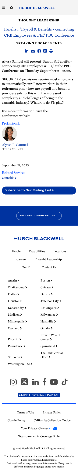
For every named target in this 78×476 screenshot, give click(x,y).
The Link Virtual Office (52, 355)
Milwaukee (48, 314)
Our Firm (28, 267)
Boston (46, 280)
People (16, 251)
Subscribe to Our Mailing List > (29, 190)
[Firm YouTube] (55, 383)
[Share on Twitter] (45, 51)
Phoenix (14, 339)
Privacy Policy (52, 412)
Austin (13, 280)
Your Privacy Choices (35, 428)
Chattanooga (16, 287)
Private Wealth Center (51, 337)
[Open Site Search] (11, 7)
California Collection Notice (52, 420)
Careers (21, 259)
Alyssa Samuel (12, 61)
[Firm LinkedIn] (37, 383)
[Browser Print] (51, 51)
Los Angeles (49, 308)
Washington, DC (19, 364)
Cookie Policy (16, 420)
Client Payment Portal (39, 395)
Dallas (12, 294)
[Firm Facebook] (46, 383)
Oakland (14, 328)
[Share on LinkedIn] (26, 51)
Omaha (46, 328)
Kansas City (16, 308)
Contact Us (49, 267)
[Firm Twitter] (26, 383)
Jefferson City (50, 301)
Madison (14, 314)
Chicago (46, 287)
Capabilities (37, 251)
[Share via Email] (33, 51)
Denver (46, 294)
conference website (16, 115)
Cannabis (8, 177)
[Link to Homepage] (36, 8)
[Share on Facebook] (39, 51)
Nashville (47, 321)
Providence (15, 346)
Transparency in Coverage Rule (39, 436)
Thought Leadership (39, 20)
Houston (14, 301)
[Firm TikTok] (64, 383)
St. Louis (14, 357)
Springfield (48, 346)
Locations (59, 251)
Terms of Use (25, 412)
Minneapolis (16, 321)
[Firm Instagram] (15, 383)
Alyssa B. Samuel (15, 144)
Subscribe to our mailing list (37, 216)
